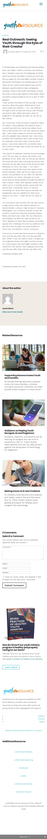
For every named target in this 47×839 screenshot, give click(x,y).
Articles (5, 35)
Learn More (11, 667)
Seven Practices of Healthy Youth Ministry (24, 659)
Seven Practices (11, 730)
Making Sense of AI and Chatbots (22, 491)
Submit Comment (14, 585)
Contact (38, 730)
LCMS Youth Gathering (23, 760)
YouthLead (23, 768)
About (21, 730)
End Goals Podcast (23, 792)
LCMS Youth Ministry (23, 752)
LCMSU (23, 776)
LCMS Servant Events (23, 784)
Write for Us (30, 730)
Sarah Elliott (15, 52)
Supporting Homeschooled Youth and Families (22, 376)
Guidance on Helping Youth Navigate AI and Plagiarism (19, 432)
